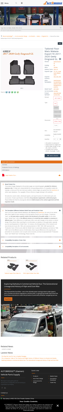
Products (35, 376)
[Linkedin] (5, 388)
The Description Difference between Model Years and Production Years (24, 210)
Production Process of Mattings (10, 167)
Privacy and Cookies (28, 410)
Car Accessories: (49, 91)
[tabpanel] (31, 308)
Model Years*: (48, 89)
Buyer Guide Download (8, 162)
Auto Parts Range (38, 378)
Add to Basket (54, 156)
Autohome (54, 190)
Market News (54, 376)
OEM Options (5, 170)
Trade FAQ (53, 382)
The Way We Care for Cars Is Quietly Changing (13, 356)
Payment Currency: (47, 77)
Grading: (47, 65)
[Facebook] (2, 388)
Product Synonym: (47, 93)
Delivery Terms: (49, 69)
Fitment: (47, 61)
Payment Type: (49, 71)
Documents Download (53, 379)
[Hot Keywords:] (60, 27)
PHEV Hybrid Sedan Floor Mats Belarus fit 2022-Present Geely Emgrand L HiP (31, 273)
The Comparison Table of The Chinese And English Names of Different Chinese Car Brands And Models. (29, 358)
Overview (4, 164)
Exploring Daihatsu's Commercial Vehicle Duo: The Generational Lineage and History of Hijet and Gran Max (31, 285)
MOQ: (46, 67)
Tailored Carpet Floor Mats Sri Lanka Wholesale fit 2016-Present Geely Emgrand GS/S (13, 273)
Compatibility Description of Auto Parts (15, 240)
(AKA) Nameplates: (48, 81)
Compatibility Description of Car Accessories (17, 246)
